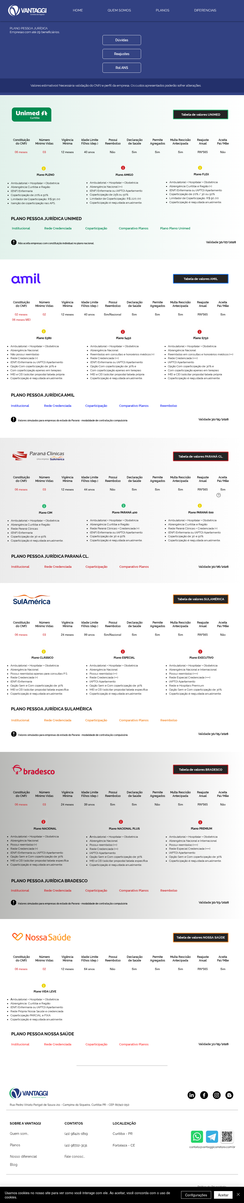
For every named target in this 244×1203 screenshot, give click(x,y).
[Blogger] (229, 1095)
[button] (121, 40)
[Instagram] (217, 1095)
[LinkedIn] (191, 1095)
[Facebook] (204, 1095)
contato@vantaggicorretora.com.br (212, 1147)
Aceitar (223, 1195)
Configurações (196, 1195)
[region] (45, 168)
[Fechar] (238, 1195)
